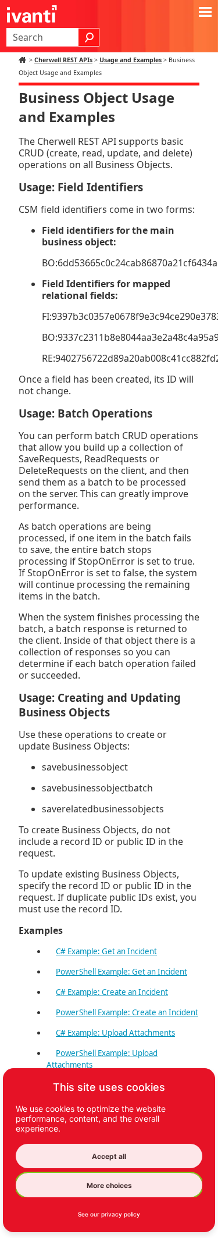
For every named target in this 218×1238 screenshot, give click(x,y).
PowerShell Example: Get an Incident (121, 971)
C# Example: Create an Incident (112, 992)
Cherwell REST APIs (63, 60)
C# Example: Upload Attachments (115, 1032)
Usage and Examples (130, 60)
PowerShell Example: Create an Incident (127, 1012)
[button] (88, 37)
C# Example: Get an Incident (106, 951)
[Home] (24, 60)
